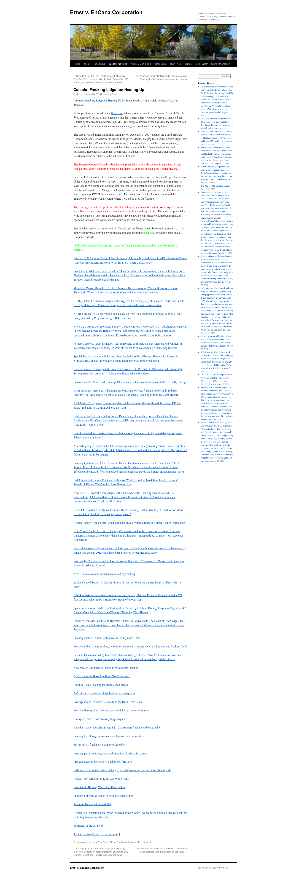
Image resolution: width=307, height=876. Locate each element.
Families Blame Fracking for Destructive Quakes (101, 685)
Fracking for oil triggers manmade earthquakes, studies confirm (109, 736)
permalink (146, 841)
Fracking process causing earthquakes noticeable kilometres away (110, 753)
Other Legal (160, 63)
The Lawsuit (99, 63)
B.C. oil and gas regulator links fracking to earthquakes (104, 693)
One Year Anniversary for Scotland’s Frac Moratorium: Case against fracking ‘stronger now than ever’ (161, 77)
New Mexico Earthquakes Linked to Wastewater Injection (106, 667)
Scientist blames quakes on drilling (93, 804)
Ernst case (117, 113)
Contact (188, 63)
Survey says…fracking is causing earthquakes (99, 744)
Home (77, 63)
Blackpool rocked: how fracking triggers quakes (100, 719)
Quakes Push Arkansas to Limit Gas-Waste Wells (101, 778)
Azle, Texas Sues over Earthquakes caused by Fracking (104, 574)
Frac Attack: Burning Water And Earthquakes (99, 787)
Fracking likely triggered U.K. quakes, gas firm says (103, 761)
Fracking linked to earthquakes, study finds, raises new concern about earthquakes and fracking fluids (130, 646)
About (87, 63)
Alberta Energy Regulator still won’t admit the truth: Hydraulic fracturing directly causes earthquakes (130, 522)
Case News (103, 841)
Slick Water (202, 63)
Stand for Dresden (220, 63)
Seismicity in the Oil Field (88, 825)
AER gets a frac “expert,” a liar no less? (96, 834)
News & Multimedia (141, 63)
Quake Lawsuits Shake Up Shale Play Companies (102, 676)
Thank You (175, 63)
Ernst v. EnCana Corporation (106, 12)
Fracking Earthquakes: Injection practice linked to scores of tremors (111, 710)
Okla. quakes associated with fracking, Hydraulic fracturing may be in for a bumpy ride (122, 770)
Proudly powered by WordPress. (215, 867)
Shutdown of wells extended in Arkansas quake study (103, 795)
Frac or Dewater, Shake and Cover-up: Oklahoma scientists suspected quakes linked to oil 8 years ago (130, 382)
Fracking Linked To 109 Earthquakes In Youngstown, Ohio (107, 638)
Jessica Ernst (110, 93)
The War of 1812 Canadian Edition (215, 185)
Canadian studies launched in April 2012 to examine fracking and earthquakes (117, 727)
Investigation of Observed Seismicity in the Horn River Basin (108, 702)
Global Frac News (118, 63)
